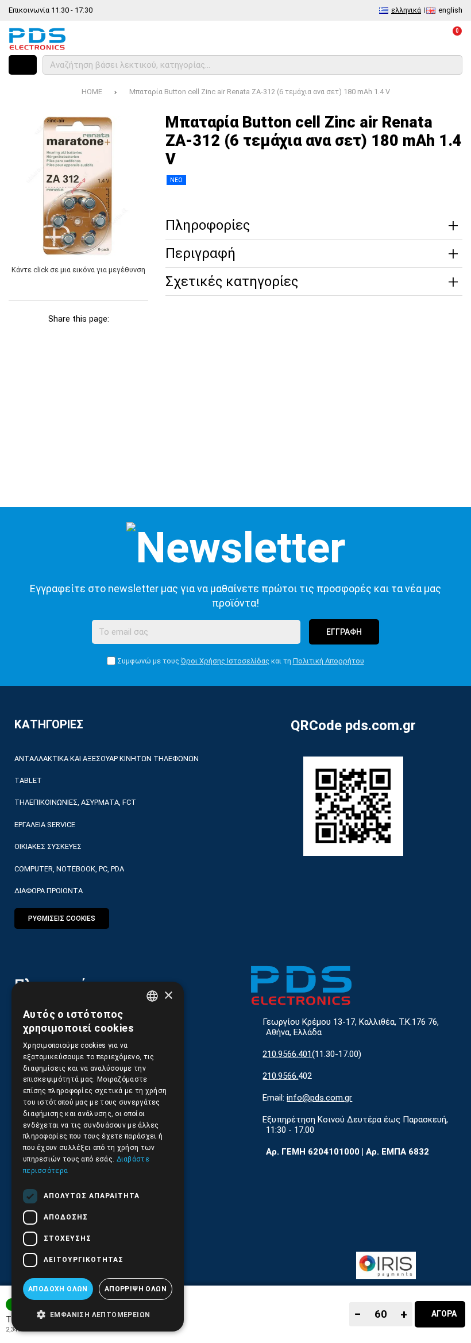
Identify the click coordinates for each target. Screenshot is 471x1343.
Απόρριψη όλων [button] (136, 1289)
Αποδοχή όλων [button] (58, 1289)
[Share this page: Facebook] (23, 336)
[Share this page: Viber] (133, 336)
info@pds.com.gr (319, 1098)
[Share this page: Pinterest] (78, 336)
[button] (97, 1313)
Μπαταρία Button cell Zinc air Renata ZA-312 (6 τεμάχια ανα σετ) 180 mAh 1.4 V (259, 91)
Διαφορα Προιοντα (48, 890)
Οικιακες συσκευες (48, 846)
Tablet (28, 780)
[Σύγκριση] (358, 38)
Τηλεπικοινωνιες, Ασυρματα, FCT (75, 802)
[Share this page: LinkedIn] (106, 336)
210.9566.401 (287, 1054)
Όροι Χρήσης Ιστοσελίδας (225, 661)
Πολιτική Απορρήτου (328, 661)
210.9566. (280, 1076)
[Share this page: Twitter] (51, 336)
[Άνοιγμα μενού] (23, 65)
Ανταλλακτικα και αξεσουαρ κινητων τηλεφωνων (106, 758)
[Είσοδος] (420, 38)
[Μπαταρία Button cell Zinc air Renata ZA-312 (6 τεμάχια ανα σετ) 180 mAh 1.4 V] (78, 186)
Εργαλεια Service (44, 824)
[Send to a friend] (78, 359)
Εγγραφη (344, 631)
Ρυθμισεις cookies (61, 918)
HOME (92, 91)
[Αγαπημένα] (389, 38)
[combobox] (152, 996)
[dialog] (97, 1157)
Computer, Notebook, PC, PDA (69, 869)
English (450, 10)
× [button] (168, 995)
